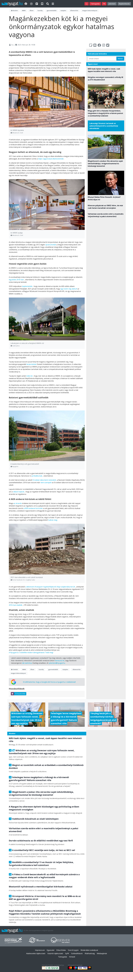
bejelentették (27, 286)
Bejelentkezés (124, 4)
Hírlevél (72, 957)
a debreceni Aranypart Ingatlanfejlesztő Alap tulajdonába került (50, 587)
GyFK (67, 953)
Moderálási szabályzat (89, 950)
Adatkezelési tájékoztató (35, 953)
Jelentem (112, 4)
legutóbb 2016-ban (16, 279)
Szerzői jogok (73, 950)
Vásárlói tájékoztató (55, 953)
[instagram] (31, 3)
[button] (53, 3)
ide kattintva (27, 663)
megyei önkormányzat (89, 10)
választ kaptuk (18, 492)
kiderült (29, 376)
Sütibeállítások (77, 953)
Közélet (15, 10)
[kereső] (47, 3)
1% (104, 4)
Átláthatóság (90, 953)
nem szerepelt (46, 482)
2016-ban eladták (15, 605)
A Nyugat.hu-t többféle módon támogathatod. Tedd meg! (31, 652)
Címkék (15, 669)
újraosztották (50, 244)
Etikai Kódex (61, 950)
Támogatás (95, 4)
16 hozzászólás (20, 694)
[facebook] (26, 3)
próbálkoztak (37, 476)
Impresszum (40, 950)
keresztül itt (59, 660)
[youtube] (42, 3)
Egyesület (50, 950)
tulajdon (63, 10)
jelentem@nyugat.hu (57, 663)
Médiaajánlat (102, 953)
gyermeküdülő (51, 10)
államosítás (74, 10)
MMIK (24, 10)
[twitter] (37, 3)
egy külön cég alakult (68, 289)
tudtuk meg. (53, 520)
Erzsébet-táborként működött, (45, 480)
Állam (31, 10)
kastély (40, 10)
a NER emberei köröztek (33, 508)
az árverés (18, 503)
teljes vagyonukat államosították (51, 159)
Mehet (120, 58)
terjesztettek (31, 364)
